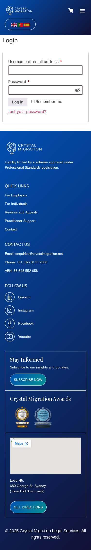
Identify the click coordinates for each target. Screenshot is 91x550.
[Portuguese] (20, 24)
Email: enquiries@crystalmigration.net (34, 254)
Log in (18, 102)
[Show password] (77, 90)
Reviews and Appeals (21, 212)
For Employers (16, 195)
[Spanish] (27, 24)
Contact (11, 229)
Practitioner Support (20, 221)
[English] (14, 24)
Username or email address (43, 61)
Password (27, 81)
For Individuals (16, 204)
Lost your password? (27, 111)
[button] (82, 11)
